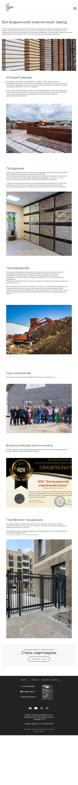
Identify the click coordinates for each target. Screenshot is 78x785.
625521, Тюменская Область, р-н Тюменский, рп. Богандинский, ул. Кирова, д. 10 (39, 717)
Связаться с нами (39, 659)
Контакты (35, 680)
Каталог (24, 680)
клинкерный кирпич (56, 178)
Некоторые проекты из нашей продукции (22, 535)
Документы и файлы (50, 680)
